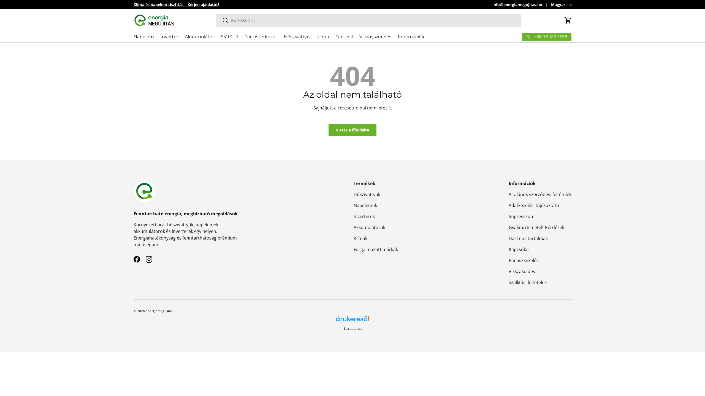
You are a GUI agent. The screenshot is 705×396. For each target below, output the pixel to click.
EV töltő (229, 36)
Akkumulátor (199, 36)
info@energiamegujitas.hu (517, 4)
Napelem (144, 36)
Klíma (322, 36)
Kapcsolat (519, 249)
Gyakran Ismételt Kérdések (536, 227)
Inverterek (364, 216)
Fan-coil (344, 36)
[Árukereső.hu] (352, 320)
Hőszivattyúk (367, 194)
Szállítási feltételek (528, 282)
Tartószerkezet (261, 36)
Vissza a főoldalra (352, 130)
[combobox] (368, 20)
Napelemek (365, 205)
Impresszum (522, 216)
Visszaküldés (522, 271)
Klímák (360, 238)
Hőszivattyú (297, 36)
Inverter (169, 36)
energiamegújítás (159, 311)
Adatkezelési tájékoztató (534, 205)
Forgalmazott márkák (376, 249)
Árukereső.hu (352, 329)
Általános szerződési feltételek (540, 194)
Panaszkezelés (524, 260)
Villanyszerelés (375, 36)
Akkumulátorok (369, 227)
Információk (411, 36)
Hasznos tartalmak (528, 238)
